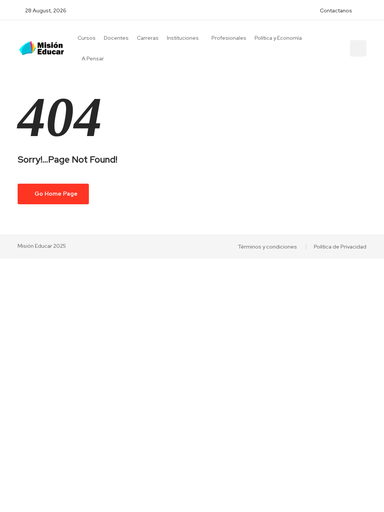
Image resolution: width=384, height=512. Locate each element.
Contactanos (336, 10)
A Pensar (93, 58)
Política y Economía (278, 37)
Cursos (87, 37)
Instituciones (183, 37)
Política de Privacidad (340, 246)
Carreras (148, 37)
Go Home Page (55, 194)
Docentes (116, 37)
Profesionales (229, 37)
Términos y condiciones (267, 246)
